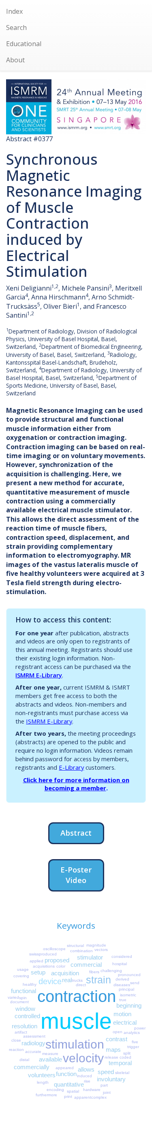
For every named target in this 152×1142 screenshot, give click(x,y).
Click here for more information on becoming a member (76, 784)
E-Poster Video (76, 874)
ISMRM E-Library (38, 675)
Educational (23, 43)
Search (16, 27)
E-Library (71, 767)
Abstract (76, 833)
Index (14, 11)
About (15, 59)
